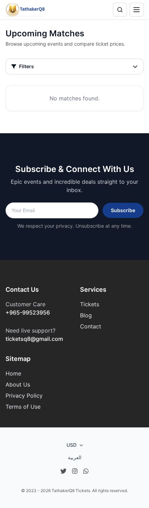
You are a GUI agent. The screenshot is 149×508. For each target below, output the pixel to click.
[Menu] (136, 10)
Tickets (89, 304)
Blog (86, 315)
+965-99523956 (28, 312)
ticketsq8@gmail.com (34, 338)
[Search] (120, 10)
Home (13, 373)
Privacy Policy (24, 395)
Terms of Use (23, 406)
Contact (90, 326)
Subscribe (123, 210)
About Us (18, 384)
